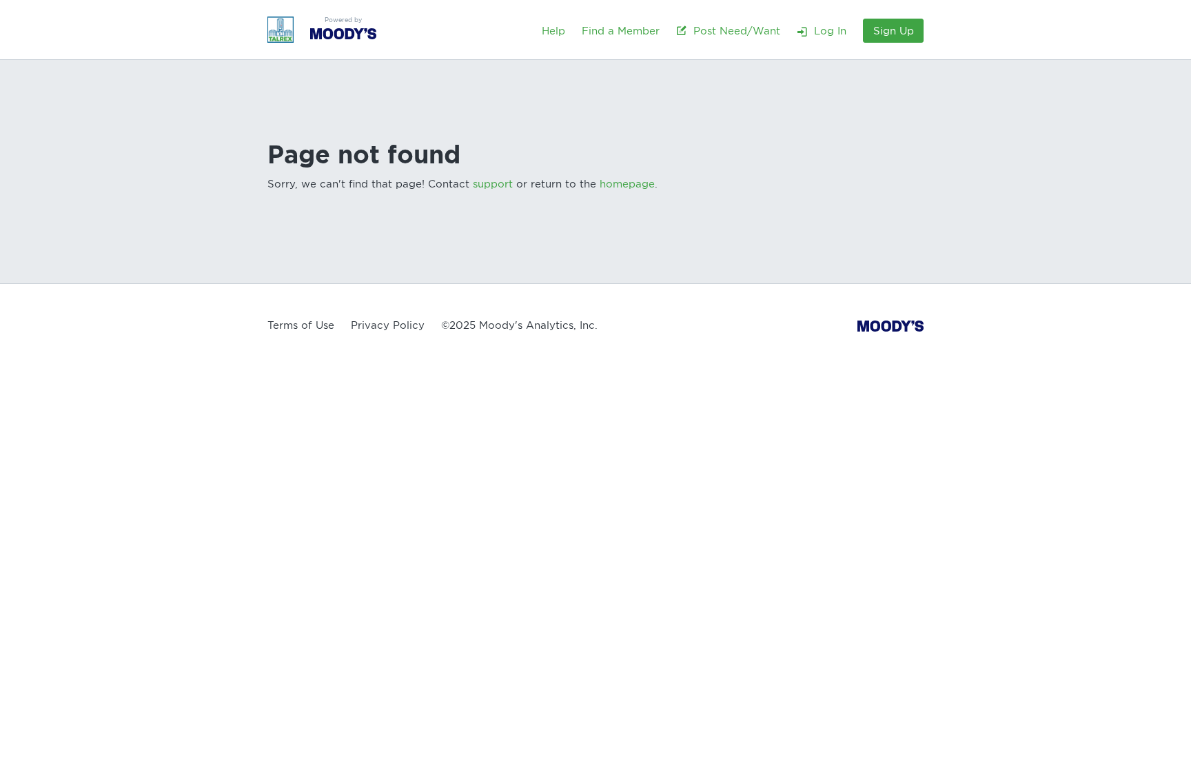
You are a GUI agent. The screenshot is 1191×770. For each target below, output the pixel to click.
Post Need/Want (733, 31)
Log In (826, 31)
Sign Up (893, 31)
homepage (627, 184)
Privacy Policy (388, 325)
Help (553, 31)
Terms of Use (300, 325)
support (493, 184)
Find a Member (621, 31)
